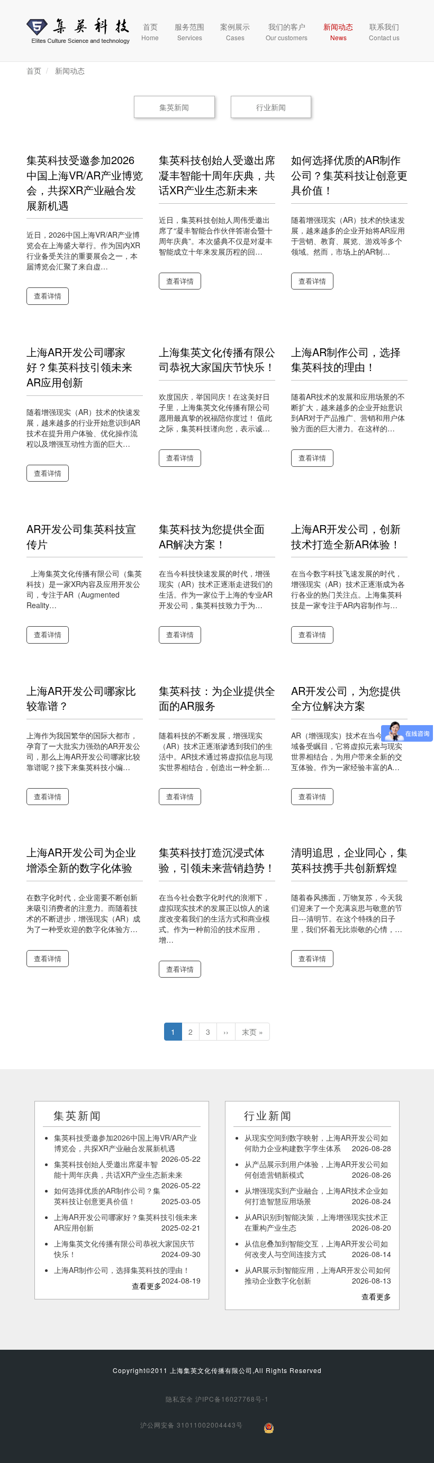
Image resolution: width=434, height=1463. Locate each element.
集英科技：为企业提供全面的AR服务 (217, 698)
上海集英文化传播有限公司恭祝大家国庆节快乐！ (217, 359)
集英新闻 (174, 107)
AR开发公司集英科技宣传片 (81, 536)
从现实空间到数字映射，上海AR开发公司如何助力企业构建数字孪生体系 (316, 1142)
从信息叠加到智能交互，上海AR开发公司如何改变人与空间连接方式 (316, 1248)
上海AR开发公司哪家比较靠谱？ (81, 698)
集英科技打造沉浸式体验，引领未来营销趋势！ (217, 859)
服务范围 (189, 31)
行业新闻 (271, 107)
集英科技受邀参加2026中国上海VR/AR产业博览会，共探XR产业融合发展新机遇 (84, 182)
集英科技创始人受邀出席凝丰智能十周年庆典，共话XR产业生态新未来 (217, 174)
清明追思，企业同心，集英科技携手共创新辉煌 (349, 859)
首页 (150, 31)
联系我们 (384, 31)
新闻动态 (338, 31)
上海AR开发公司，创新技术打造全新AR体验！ (346, 536)
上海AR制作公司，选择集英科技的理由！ (346, 359)
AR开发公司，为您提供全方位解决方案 (346, 698)
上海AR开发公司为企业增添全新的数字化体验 (81, 859)
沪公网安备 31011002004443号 (191, 1424)
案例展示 (235, 31)
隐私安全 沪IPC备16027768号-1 (217, 1398)
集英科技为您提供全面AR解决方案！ (212, 536)
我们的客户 (287, 31)
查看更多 (146, 1285)
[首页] (78, 30)
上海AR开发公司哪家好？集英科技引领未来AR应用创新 (79, 367)
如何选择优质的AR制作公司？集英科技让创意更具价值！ (349, 174)
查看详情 (47, 296)
